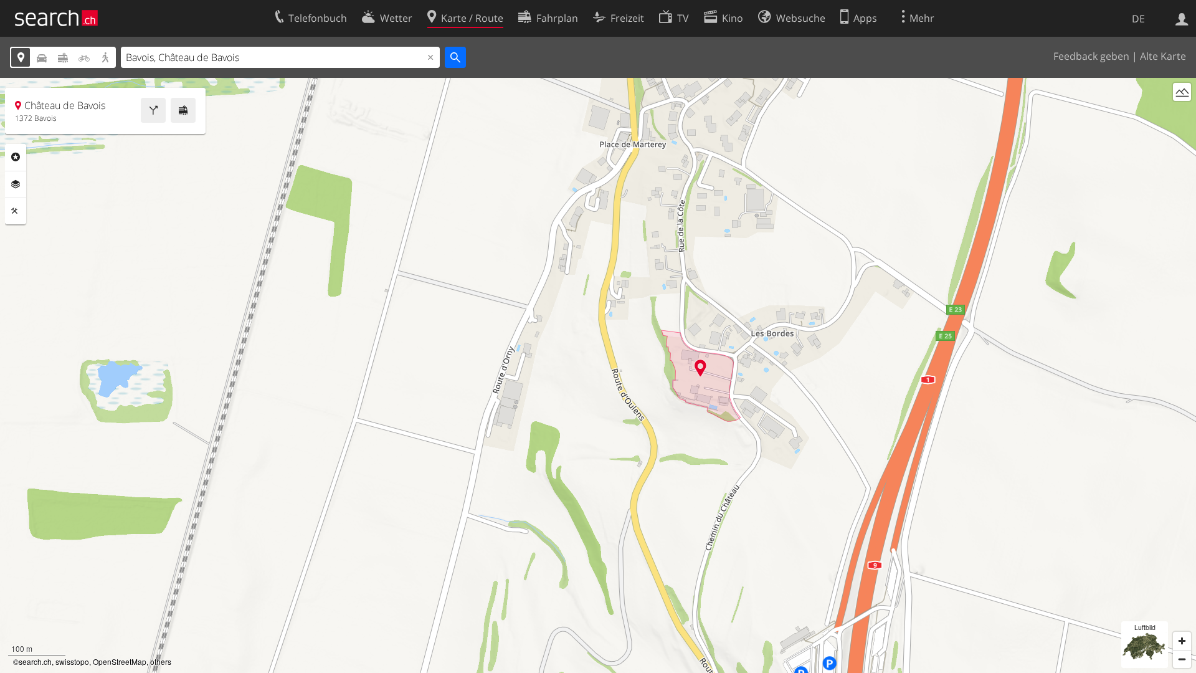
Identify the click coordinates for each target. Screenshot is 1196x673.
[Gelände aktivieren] (1182, 92)
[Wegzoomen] (1182, 659)
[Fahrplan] (183, 110)
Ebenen (15, 184)
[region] (598, 375)
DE (1138, 19)
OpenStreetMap (119, 661)
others (160, 661)
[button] (700, 368)
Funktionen (15, 211)
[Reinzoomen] (1182, 641)
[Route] (153, 110)
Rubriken (15, 157)
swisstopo (72, 661)
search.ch (35, 661)
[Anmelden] (1182, 18)
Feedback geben (1091, 56)
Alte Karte (1163, 56)
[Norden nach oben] (1182, 115)
